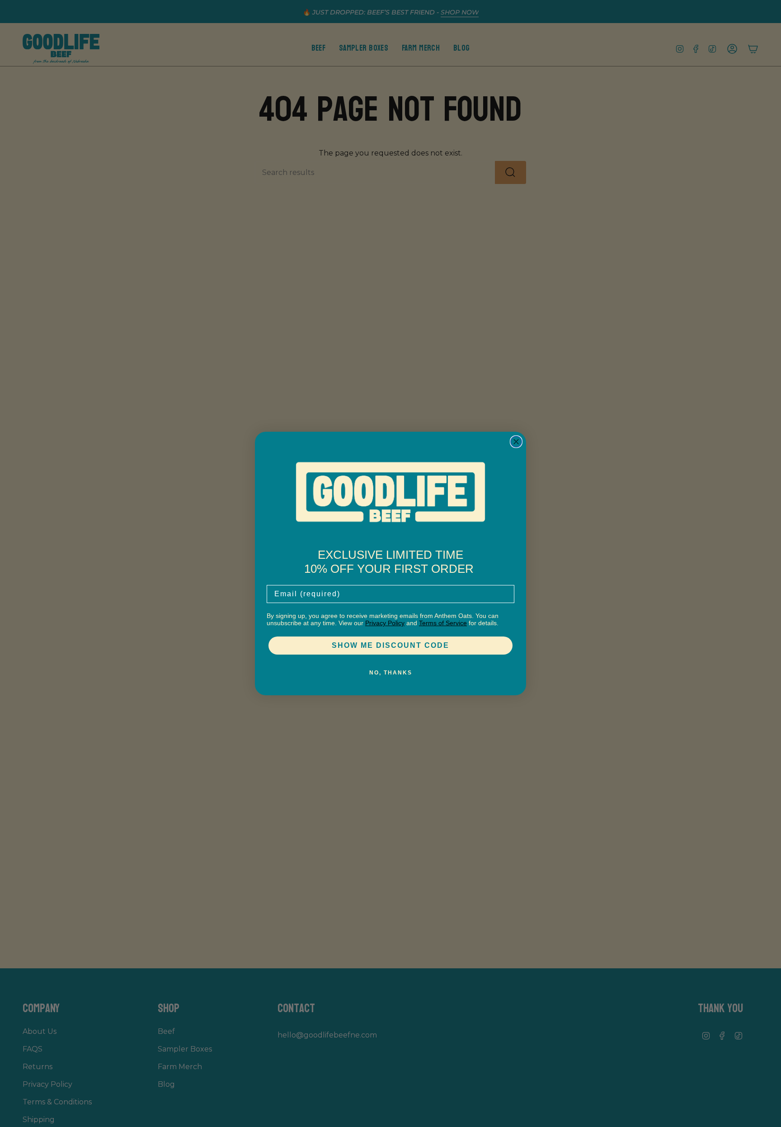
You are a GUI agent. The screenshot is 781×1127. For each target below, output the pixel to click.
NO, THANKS (390, 673)
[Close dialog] (516, 441)
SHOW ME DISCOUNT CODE (390, 645)
